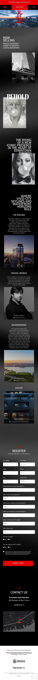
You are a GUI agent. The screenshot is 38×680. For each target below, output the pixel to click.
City (4, 477)
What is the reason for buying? (12, 520)
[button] (17, 265)
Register (19, 7)
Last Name (23, 460)
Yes (5, 539)
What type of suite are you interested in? (14, 503)
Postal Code (23, 477)
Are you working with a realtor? (12, 544)
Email (5, 469)
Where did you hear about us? (11, 494)
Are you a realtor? (8, 536)
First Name (6, 460)
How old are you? (8, 528)
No (10, 539)
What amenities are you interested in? (13, 486)
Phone (22, 469)
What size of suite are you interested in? (14, 511)
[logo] (5, 7)
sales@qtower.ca (19, 605)
